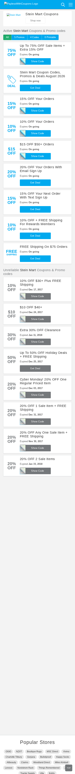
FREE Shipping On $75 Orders (44, 247)
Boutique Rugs (34, 751)
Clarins (24, 762)
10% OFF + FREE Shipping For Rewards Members (41, 222)
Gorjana (31, 757)
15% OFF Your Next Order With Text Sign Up (40, 195)
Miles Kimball (61, 762)
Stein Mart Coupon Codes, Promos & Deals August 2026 (42, 74)
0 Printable (50, 37)
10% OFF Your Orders (37, 121)
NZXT (19, 751)
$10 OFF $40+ (31, 307)
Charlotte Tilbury (14, 757)
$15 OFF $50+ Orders (37, 144)
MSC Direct (52, 751)
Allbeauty (11, 762)
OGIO (8, 751)
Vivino (66, 751)
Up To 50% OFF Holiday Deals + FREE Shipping (43, 354)
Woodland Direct (41, 762)
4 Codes (34, 37)
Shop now (35, 20)
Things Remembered (49, 768)
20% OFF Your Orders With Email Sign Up (41, 169)
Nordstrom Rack (25, 768)
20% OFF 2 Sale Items (37, 459)
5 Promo (19, 37)
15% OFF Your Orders (37, 99)
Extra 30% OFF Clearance (40, 330)
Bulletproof (45, 757)
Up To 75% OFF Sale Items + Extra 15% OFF (42, 47)
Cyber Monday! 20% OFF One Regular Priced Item (43, 381)
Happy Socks (62, 757)
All (7, 37)
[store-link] (14, 18)
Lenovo (8, 768)
